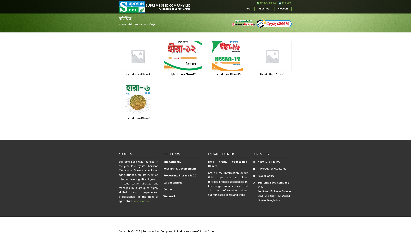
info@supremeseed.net (272, 169)
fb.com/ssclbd (266, 176)
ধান (144, 24)
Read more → (141, 201)
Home (249, 9)
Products (283, 9)
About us (264, 9)
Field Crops (134, 24)
